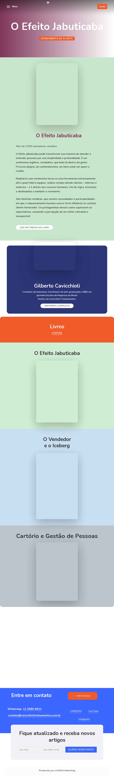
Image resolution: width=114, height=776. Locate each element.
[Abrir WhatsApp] (107, 769)
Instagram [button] (84, 719)
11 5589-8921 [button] (32, 709)
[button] (12, 6)
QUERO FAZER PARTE (81, 749)
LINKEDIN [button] (76, 711)
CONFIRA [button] (57, 333)
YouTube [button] (93, 711)
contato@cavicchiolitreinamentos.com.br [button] (34, 715)
